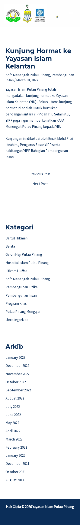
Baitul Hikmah (17, 238)
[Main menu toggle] (71, 14)
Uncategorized (17, 319)
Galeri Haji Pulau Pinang (24, 254)
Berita (10, 246)
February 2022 (16, 447)
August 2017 (15, 480)
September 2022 (18, 390)
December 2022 (17, 365)
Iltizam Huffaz (16, 270)
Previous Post (40, 174)
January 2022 (15, 455)
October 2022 (16, 382)
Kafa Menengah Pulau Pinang (28, 75)
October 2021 (16, 472)
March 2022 (14, 439)
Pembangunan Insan (21, 295)
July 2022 (13, 406)
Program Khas (16, 303)
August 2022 (15, 398)
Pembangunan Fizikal (22, 287)
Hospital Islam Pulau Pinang (27, 262)
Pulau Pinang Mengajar (23, 311)
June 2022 (13, 414)
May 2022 (12, 422)
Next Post (40, 184)
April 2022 (13, 431)
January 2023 (15, 357)
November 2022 (17, 374)
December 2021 (17, 463)
